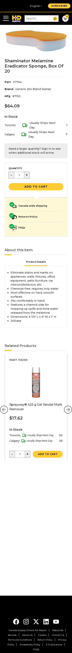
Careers (42, 635)
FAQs (36, 649)
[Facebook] (17, 621)
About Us (27, 635)
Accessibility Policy (30, 644)
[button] (4, 410)
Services (12, 635)
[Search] (55, 18)
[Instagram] (26, 621)
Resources (57, 630)
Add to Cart (36, 186)
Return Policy (45, 639)
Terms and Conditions (20, 639)
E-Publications (54, 644)
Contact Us (58, 635)
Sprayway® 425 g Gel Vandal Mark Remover (35, 407)
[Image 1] (36, 47)
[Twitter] (36, 621)
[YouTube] (56, 621)
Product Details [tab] (36, 261)
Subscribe (59, 5)
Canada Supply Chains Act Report (28, 630)
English (35, 6)
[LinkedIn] (46, 621)
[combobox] (42, 18)
